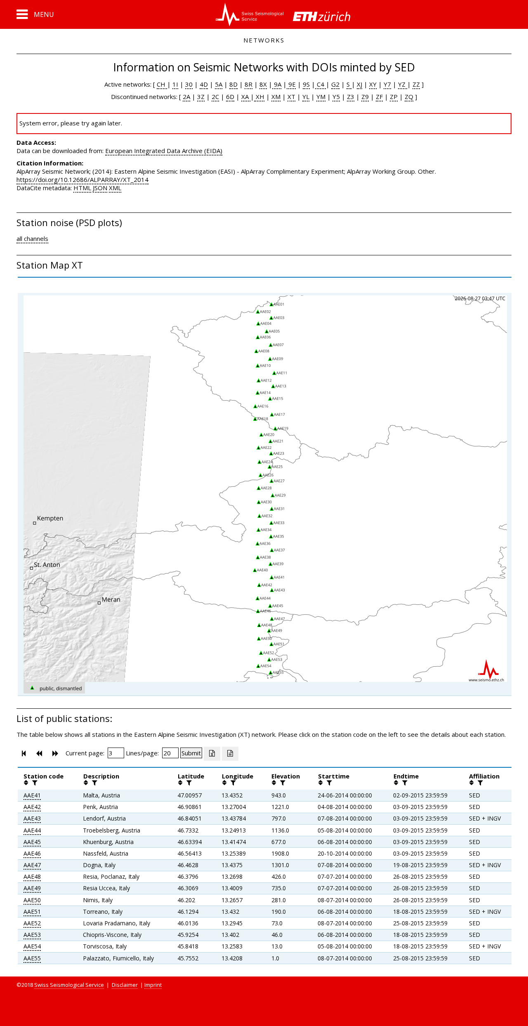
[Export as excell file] (212, 754)
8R (248, 84)
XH (259, 96)
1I (175, 84)
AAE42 (32, 807)
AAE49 (32, 888)
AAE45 (32, 842)
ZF (379, 96)
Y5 (336, 96)
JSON (100, 188)
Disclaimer (125, 984)
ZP (394, 96)
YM (320, 96)
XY (373, 84)
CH (162, 84)
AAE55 (32, 958)
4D (204, 84)
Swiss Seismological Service (69, 984)
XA (245, 96)
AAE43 (32, 818)
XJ (359, 84)
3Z (201, 96)
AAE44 (32, 830)
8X (263, 84)
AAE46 (32, 853)
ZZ (416, 84)
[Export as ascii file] (230, 754)
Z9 (365, 96)
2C (215, 96)
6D (230, 96)
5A (218, 84)
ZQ (409, 96)
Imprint (153, 984)
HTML (82, 188)
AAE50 (32, 900)
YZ (402, 84)
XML (115, 188)
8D (233, 84)
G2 (335, 84)
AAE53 (32, 935)
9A (276, 84)
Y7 (387, 84)
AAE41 (32, 795)
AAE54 (32, 946)
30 (189, 84)
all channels (32, 238)
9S (306, 84)
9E (291, 84)
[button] (35, 14)
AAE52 (32, 923)
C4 (320, 84)
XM (275, 96)
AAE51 (32, 911)
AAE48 (32, 876)
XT (291, 96)
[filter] (34, 782)
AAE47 (32, 865)
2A (186, 96)
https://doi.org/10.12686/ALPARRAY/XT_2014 (82, 179)
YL (305, 96)
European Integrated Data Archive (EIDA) (163, 150)
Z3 (350, 96)
